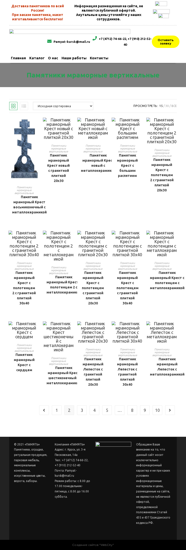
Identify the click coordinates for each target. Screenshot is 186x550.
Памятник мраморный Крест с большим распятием (127, 165)
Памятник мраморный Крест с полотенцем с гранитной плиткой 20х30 (93, 288)
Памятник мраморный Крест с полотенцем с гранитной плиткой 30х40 (127, 288)
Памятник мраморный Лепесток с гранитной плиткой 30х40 (127, 371)
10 (157, 410)
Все (174, 105)
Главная (18, 58)
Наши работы (74, 58)
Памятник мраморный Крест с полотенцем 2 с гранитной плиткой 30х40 (24, 288)
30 (167, 105)
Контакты (99, 58)
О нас (53, 58)
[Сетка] (13, 106)
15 (161, 105)
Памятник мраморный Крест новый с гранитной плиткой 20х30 (58, 168)
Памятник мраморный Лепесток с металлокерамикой (167, 366)
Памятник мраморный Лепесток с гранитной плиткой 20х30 (93, 371)
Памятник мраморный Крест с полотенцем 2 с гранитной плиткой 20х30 (162, 175)
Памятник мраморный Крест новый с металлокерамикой (98, 163)
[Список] (24, 106)
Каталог (37, 58)
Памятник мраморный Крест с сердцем (24, 362)
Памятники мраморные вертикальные (24, 190)
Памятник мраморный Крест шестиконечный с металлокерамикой (63, 375)
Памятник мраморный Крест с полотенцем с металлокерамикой (167, 280)
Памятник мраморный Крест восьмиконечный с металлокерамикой (29, 204)
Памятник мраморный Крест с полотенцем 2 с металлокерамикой (63, 284)
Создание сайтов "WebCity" (93, 545)
